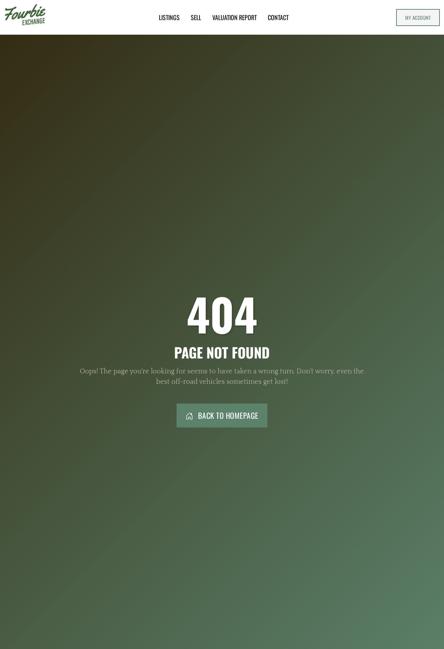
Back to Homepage (227, 415)
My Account (418, 17)
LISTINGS (169, 17)
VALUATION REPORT (234, 17)
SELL (196, 17)
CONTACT (278, 17)
